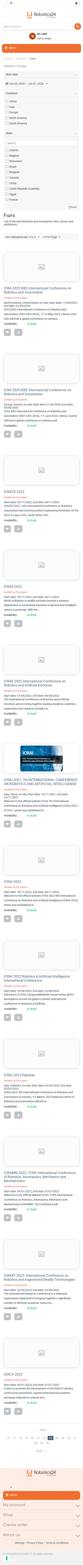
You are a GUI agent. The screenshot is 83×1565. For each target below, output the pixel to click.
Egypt (12, 194)
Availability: (10, 323)
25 (62, 1438)
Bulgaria (14, 172)
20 (32, 1438)
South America (18, 123)
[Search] (77, 26)
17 (14, 1438)
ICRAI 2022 (12, 882)
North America (18, 117)
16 (8, 1438)
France (13, 199)
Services (20, 58)
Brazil (12, 166)
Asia (12, 106)
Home (7, 58)
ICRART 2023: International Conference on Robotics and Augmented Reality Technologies (39, 1277)
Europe (13, 112)
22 (44, 1438)
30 (47, 1443)
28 (35, 1443)
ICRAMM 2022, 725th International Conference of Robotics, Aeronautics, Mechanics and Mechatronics (40, 1177)
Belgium (14, 155)
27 (74, 1438)
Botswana (15, 161)
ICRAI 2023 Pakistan (19, 1075)
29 (41, 1443)
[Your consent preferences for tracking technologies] (6, 1558)
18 (20, 1438)
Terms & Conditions (57, 1542)
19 (26, 1438)
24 (56, 1438)
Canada (14, 177)
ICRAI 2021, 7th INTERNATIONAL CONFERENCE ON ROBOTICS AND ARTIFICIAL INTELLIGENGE (40, 782)
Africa (13, 101)
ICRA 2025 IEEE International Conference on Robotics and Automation (37, 290)
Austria (13, 150)
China (12, 183)
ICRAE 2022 (13, 586)
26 (68, 1438)
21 (38, 1438)
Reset (74, 207)
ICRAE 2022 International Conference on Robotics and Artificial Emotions (35, 683)
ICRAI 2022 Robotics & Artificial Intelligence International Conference (37, 978)
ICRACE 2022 (14, 492)
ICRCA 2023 (13, 1374)
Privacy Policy (35, 1542)
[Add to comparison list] (18, 332)
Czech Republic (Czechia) (24, 188)
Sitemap (20, 1542)
